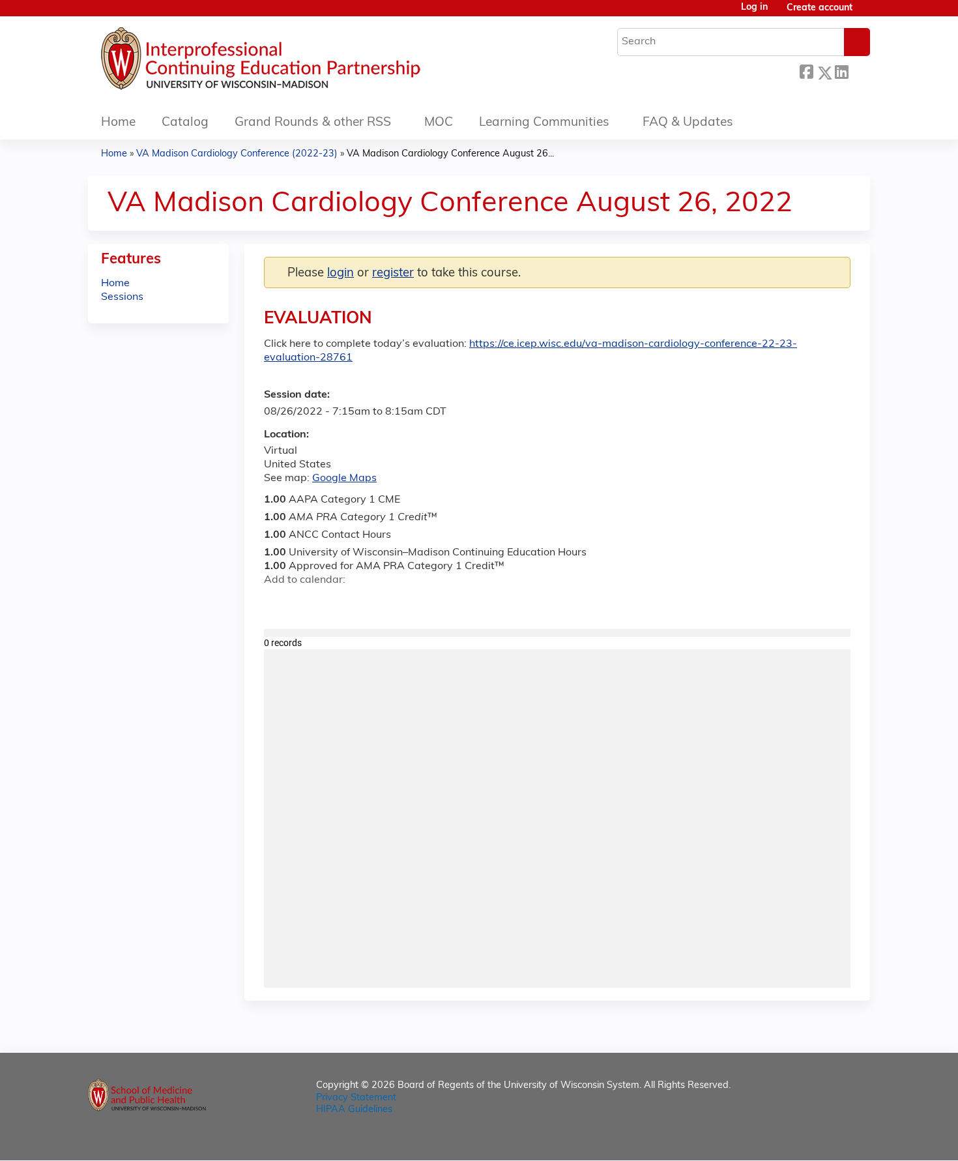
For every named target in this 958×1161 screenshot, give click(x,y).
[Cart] (866, 13)
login (340, 273)
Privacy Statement (356, 1098)
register (393, 273)
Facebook (806, 71)
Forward (858, 71)
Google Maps (344, 478)
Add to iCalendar (336, 603)
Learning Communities (544, 123)
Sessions (122, 297)
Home (118, 123)
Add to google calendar (277, 604)
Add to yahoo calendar (306, 604)
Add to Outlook (367, 604)
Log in (754, 7)
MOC (438, 123)
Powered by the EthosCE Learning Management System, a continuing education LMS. (823, 1139)
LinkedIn (841, 71)
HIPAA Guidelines (354, 1110)
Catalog (185, 123)
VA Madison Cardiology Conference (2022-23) (237, 154)
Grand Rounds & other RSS (313, 123)
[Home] (300, 62)
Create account (819, 8)
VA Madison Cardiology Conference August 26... (450, 154)
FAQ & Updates (688, 123)
